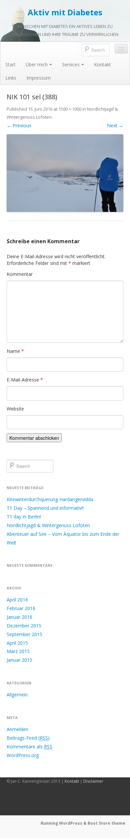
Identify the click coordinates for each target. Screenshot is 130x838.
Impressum (38, 78)
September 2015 (24, 634)
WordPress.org (23, 755)
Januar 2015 (19, 660)
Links (10, 78)
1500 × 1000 (69, 109)
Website (15, 409)
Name (15, 351)
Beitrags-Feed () (28, 738)
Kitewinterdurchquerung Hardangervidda (50, 499)
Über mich (37, 64)
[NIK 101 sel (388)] (65, 173)
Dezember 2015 (24, 625)
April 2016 (17, 599)
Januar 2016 (19, 617)
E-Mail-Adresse (25, 380)
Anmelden (17, 729)
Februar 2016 (21, 608)
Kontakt (102, 64)
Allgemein (17, 694)
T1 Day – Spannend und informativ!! (45, 508)
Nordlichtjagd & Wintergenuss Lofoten (48, 525)
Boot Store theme (106, 823)
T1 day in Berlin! (24, 516)
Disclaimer (93, 781)
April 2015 (17, 643)
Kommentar (20, 274)
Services (71, 64)
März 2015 (18, 651)
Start (10, 64)
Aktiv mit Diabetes (65, 12)
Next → (115, 125)
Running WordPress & (64, 823)
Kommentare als (29, 746)
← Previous (19, 125)
